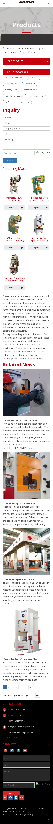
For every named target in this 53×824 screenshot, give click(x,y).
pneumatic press (36, 96)
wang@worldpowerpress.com (21, 726)
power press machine (13, 77)
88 (25, 687)
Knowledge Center (12, 420)
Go (37, 695)
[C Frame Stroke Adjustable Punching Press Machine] (38, 224)
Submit (10, 160)
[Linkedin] (18, 750)
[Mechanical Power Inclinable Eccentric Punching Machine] (14, 184)
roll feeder (9, 102)
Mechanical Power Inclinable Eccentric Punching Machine (14, 199)
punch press (24, 102)
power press (33, 77)
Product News (10, 503)
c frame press (29, 84)
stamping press (11, 90)
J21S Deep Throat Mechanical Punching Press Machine (14, 239)
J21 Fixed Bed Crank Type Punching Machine (38, 199)
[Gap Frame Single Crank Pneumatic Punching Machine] (14, 264)
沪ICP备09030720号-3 (27, 815)
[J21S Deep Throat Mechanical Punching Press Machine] (14, 224)
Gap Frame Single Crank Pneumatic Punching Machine (14, 279)
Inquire (12, 207)
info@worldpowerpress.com (21, 732)
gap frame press (11, 84)
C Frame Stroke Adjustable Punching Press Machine (39, 239)
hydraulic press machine (14, 96)
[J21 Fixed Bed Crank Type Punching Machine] (38, 184)
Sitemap (46, 819)
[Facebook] (12, 750)
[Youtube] (25, 750)
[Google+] (5, 750)
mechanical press (30, 90)
